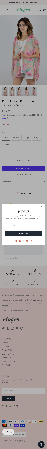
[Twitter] (16, 241)
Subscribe (23, 233)
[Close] (41, 206)
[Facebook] (20, 241)
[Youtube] (27, 241)
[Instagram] (23, 241)
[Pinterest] (31, 241)
